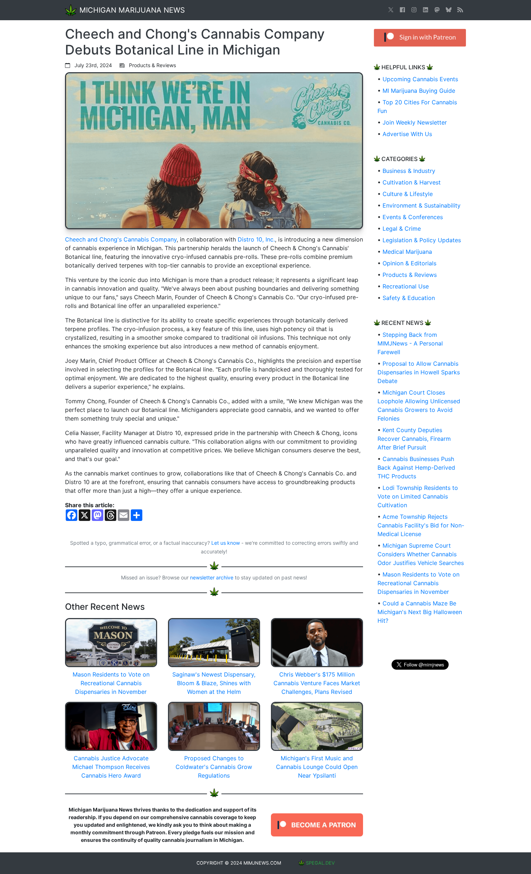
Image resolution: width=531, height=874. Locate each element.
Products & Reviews (410, 274)
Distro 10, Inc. (256, 239)
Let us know (225, 543)
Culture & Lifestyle (408, 193)
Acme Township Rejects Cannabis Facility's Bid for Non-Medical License (420, 525)
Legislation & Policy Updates (422, 240)
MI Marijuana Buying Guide (419, 90)
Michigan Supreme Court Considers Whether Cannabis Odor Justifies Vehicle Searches (420, 554)
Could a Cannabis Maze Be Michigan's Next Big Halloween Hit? (419, 612)
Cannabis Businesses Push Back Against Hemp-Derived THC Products (416, 467)
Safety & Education (409, 297)
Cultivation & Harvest (412, 182)
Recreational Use (406, 286)
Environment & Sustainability (422, 205)
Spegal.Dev (320, 863)
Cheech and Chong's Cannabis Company (121, 239)
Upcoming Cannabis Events (420, 79)
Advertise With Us (407, 134)
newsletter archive (211, 577)
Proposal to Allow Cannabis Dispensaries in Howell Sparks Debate (418, 372)
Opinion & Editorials (409, 263)
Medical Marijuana (407, 251)
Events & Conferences (413, 217)
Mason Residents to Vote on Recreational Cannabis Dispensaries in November (418, 583)
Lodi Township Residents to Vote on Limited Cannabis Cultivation (417, 496)
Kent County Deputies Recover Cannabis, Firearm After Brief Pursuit (414, 438)
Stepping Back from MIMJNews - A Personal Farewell (410, 343)
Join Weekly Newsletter (415, 122)
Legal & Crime (402, 228)
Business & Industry (409, 170)
